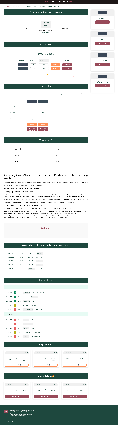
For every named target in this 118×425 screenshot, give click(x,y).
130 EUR (67, 64)
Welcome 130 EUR (32, 129)
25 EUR (67, 68)
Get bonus (102, 22)
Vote (57, 149)
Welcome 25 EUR (43, 129)
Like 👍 (46, 74)
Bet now (55, 64)
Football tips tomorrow (54, 6)
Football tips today (39, 6)
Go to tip (15, 365)
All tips (29, 6)
